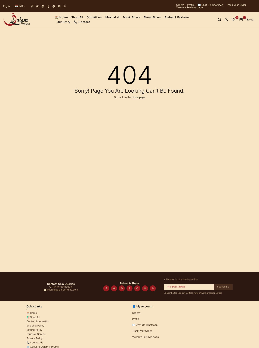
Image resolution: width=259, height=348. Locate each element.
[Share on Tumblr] (48, 6)
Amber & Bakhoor (177, 17)
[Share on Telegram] (54, 6)
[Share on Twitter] (37, 6)
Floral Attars (152, 17)
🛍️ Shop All (32, 317)
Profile (191, 5)
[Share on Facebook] (32, 6)
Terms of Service (36, 333)
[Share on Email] (59, 6)
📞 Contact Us (34, 342)
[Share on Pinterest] (43, 6)
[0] (233, 20)
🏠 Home (61, 17)
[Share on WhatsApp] (64, 6)
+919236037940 (62, 287)
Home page (138, 97)
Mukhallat (112, 17)
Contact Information (37, 321)
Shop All (77, 17)
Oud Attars (94, 17)
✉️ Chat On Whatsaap (210, 5)
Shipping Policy (35, 325)
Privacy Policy (34, 338)
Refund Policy (34, 329)
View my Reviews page (189, 7)
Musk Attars (131, 17)
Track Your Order (236, 5)
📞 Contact (82, 22)
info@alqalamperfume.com (62, 289)
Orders (180, 5)
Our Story (63, 22)
